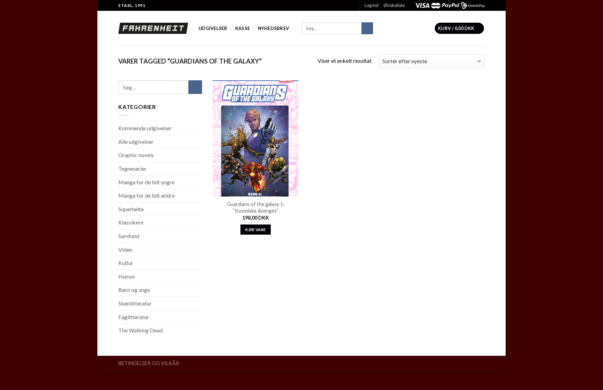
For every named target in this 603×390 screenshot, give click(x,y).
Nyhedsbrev (273, 28)
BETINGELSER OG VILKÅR (148, 363)
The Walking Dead (140, 330)
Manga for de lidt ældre (146, 195)
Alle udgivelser (136, 141)
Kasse (242, 28)
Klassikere (130, 222)
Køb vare (255, 229)
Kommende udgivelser (145, 128)
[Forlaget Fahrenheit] (153, 28)
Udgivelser (213, 28)
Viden (125, 249)
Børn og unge (134, 289)
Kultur (125, 262)
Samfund (128, 236)
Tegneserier (132, 168)
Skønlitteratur (135, 303)
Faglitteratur (133, 317)
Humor (126, 276)
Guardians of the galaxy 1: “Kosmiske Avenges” (255, 207)
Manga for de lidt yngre (146, 182)
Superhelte (131, 209)
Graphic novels (136, 155)
